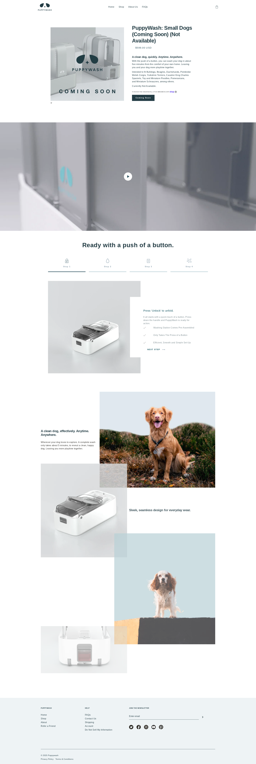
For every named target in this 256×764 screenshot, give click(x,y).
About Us (133, 7)
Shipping (89, 722)
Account (89, 726)
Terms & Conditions (64, 759)
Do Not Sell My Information (98, 730)
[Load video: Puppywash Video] (128, 176)
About (44, 722)
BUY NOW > (135, 689)
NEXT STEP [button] (154, 350)
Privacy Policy (47, 759)
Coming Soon (143, 98)
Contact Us (90, 718)
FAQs (145, 7)
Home (111, 7)
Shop (121, 7)
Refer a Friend (48, 726)
